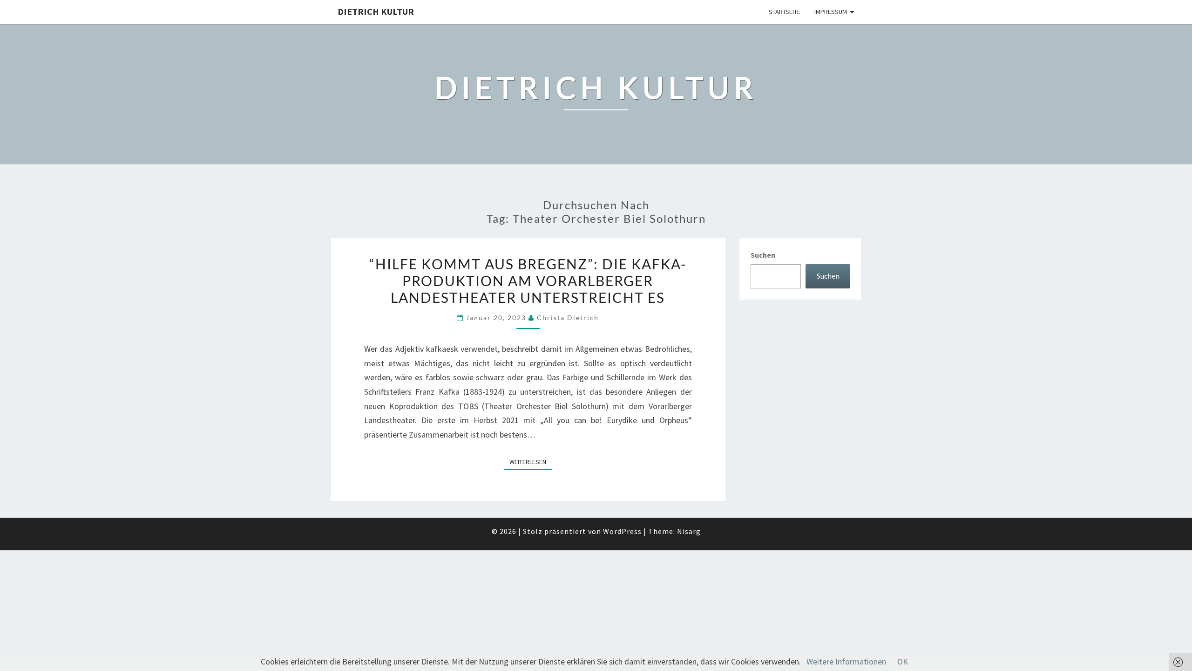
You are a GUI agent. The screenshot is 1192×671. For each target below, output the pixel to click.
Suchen (763, 255)
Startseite (784, 11)
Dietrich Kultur (376, 11)
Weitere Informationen (846, 661)
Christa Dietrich (568, 318)
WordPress (622, 531)
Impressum (830, 11)
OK (902, 661)
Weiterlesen (530, 461)
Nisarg (689, 531)
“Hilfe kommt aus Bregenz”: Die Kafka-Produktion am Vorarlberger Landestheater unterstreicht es (527, 280)
